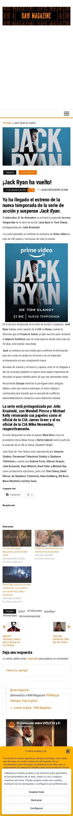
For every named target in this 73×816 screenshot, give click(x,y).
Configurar (36, 808)
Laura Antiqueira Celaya (54, 189)
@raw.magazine (19, 690)
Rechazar (36, 800)
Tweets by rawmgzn (17, 670)
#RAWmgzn (52, 695)
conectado (32, 658)
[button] (68, 751)
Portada (7, 123)
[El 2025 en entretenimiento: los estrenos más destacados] (49, 538)
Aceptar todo (36, 791)
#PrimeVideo (10, 615)
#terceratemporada (29, 616)
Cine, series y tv (27, 172)
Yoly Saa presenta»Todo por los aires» (61, 639)
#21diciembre (34, 610)
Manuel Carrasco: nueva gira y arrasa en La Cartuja (11, 641)
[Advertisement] (36, 63)
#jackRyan (49, 611)
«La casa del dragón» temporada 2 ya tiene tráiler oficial (15, 551)
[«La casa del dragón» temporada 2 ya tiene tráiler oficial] (17, 538)
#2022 (21, 611)
